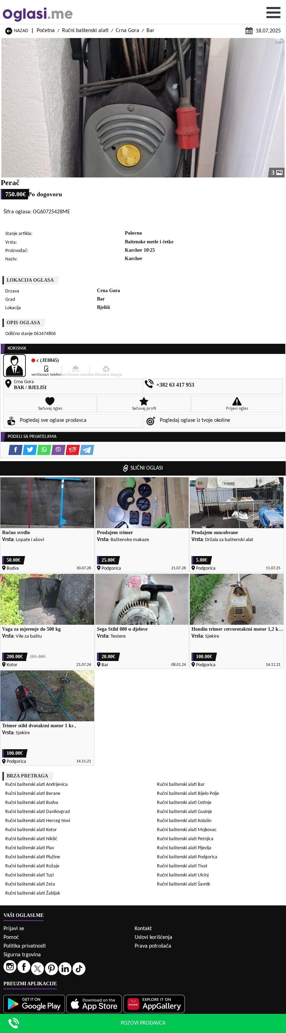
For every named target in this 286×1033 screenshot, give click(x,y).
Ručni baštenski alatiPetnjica (185, 839)
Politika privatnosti (24, 946)
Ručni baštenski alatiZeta (30, 884)
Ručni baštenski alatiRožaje (32, 866)
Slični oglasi (146, 468)
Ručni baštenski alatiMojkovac (187, 830)
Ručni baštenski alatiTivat (182, 866)
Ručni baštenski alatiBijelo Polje (188, 793)
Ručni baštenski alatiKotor (31, 830)
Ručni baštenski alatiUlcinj (183, 875)
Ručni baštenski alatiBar (181, 784)
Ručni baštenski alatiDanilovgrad (37, 811)
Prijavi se (13, 929)
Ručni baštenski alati (85, 30)
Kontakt (143, 929)
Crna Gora (127, 30)
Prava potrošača (153, 946)
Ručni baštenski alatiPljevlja (184, 848)
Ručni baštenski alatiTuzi (29, 875)
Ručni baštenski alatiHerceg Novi (37, 820)
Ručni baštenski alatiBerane (32, 793)
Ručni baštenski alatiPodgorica (187, 857)
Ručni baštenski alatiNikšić (31, 839)
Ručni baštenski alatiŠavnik (183, 884)
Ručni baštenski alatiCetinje (184, 802)
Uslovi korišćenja (153, 937)
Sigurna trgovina (22, 955)
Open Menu (273, 12)
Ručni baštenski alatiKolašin (184, 820)
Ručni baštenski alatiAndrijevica (36, 784)
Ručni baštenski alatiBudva (31, 802)
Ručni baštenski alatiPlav (29, 848)
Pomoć (11, 937)
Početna (46, 30)
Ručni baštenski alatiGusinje (184, 811)
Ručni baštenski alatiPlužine (32, 857)
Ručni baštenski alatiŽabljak (32, 893)
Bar (150, 30)
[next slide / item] (280, 107)
